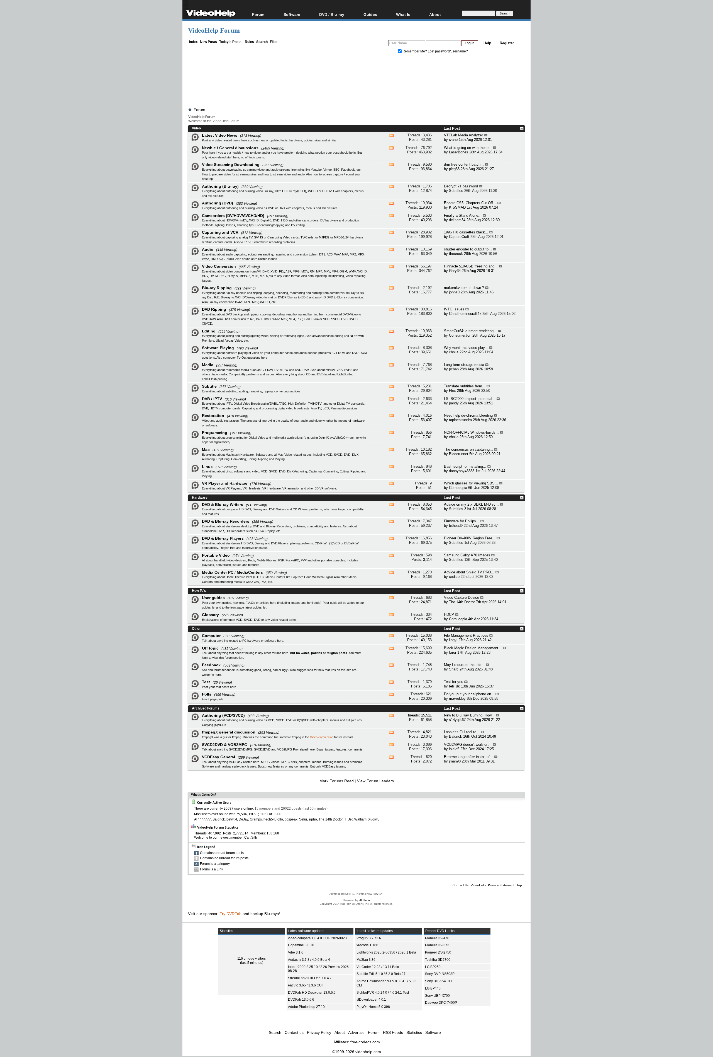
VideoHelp (478, 885)
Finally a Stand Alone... (463, 215)
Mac (206, 449)
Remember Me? (415, 51)
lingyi (453, 640)
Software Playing (218, 348)
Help (487, 43)
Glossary (210, 614)
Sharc (453, 669)
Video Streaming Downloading (231, 164)
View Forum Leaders (375, 781)
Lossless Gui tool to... (462, 732)
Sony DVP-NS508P (440, 974)
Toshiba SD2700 (437, 960)
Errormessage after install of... (468, 757)
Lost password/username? (448, 51)
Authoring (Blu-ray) (220, 186)
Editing (209, 331)
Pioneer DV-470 (437, 938)
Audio (207, 249)
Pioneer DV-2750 (438, 952)
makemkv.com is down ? (464, 288)
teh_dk (454, 686)
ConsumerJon (460, 335)
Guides (370, 14)
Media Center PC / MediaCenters (232, 572)
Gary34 (455, 271)
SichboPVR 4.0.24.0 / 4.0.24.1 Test (382, 993)
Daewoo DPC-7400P (441, 1003)
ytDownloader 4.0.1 (371, 1000)
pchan (454, 369)
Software (292, 14)
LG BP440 (433, 988)
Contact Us (460, 885)
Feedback (211, 665)
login (205, 657)
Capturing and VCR (220, 232)
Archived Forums (205, 708)
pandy (454, 403)
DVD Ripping (214, 309)
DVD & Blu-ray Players (223, 538)
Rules (249, 42)
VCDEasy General (218, 757)
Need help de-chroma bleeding (468, 415)
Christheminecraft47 (465, 314)
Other (196, 629)
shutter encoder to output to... (468, 249)
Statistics (414, 1032)
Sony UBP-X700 (437, 996)
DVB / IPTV (212, 399)
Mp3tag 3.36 (365, 960)
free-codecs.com (365, 1042)
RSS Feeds (393, 1032)
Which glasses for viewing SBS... (471, 483)
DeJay (243, 819)
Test (206, 682)
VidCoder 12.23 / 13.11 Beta (377, 967)
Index (193, 42)
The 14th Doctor (462, 602)
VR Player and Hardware (224, 483)
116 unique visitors (251, 959)
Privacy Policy (319, 1032)
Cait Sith (250, 837)
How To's (199, 591)
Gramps (256, 819)
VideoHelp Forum (214, 30)
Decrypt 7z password (461, 186)
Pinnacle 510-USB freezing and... (471, 266)
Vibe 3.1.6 (295, 952)
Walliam (360, 819)
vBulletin (364, 900)
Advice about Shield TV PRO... (469, 572)
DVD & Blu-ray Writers (222, 504)
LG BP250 (433, 967)
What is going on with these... (468, 148)
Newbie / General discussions (230, 148)
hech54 (269, 819)
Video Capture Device (461, 597)
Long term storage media (464, 365)
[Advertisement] (356, 81)
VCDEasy (328, 766)
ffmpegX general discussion (228, 732)
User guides (213, 597)
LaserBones (458, 152)
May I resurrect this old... (464, 665)
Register (507, 43)
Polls (206, 694)
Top (519, 885)
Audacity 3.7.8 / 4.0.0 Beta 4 (309, 960)
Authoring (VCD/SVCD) (223, 715)
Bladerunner (458, 454)
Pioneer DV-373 (437, 945)
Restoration (213, 415)
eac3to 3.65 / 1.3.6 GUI (305, 985)
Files (273, 42)
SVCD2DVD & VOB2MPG (224, 744)
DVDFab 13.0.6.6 (301, 1000)
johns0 (454, 292)
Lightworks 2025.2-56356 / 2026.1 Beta (386, 952)
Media (207, 365)
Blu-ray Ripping (217, 288)
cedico (454, 577)
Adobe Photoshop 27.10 (306, 1007)
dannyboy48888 (461, 471)
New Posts (208, 42)
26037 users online (238, 808)
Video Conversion (219, 266)
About (339, 1032)
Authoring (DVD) (217, 203)
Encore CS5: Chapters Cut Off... (470, 203)
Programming (214, 432)
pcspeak (291, 819)
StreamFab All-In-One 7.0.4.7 (310, 978)
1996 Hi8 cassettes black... (466, 232)
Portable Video (216, 555)
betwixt (231, 819)
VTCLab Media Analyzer (463, 135)
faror (452, 652)
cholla (453, 352)
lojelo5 (454, 749)
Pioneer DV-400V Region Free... (469, 538)
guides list (208, 607)
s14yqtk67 (457, 720)
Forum (258, 14)
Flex (452, 390)
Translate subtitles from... (464, 386)
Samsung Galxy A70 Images (467, 555)
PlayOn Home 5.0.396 (373, 1007)
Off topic (210, 648)
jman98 (455, 761)
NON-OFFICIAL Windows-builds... (471, 432)
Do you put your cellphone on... (469, 694)
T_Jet (348, 819)
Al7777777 (202, 819)
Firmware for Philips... (461, 521)
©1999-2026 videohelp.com (356, 1051)
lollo (280, 819)
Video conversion (321, 737)
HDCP (449, 614)
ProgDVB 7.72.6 (368, 938)
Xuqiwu (374, 819)
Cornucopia (458, 488)
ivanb (453, 139)
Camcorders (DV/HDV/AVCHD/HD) (233, 215)
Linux (207, 466)
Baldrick (455, 736)
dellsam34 (457, 220)
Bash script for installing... (465, 466)
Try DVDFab (230, 913)
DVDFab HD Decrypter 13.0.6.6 (312, 993)
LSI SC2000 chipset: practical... (469, 399)
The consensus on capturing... (468, 449)
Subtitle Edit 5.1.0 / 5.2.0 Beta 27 (381, 974)
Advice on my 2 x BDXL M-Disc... (471, 504)
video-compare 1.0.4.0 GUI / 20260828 (317, 938)
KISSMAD (457, 207)
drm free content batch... (464, 164)
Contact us (294, 1032)
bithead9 (456, 525)
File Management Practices (466, 635)
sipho (313, 819)
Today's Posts (230, 42)
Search (262, 42)
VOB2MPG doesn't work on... (468, 744)
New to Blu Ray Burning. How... (469, 715)
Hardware (199, 497)
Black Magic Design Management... (473, 648)
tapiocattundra (460, 420)
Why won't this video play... (466, 348)
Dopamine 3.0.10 (301, 945)
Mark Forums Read (336, 781)
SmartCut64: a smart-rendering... (470, 331)
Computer (211, 635)
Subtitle (209, 386)
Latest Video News (219, 135)
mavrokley (457, 698)
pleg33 (454, 169)
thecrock (456, 254)
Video (196, 128)
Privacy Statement (501, 885)
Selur (303, 819)
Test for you (453, 682)
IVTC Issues (454, 309)
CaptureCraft (459, 237)
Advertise (356, 1032)
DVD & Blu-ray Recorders (225, 521)
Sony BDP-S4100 (438, 981)
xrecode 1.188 (367, 945)
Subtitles (456, 191)
